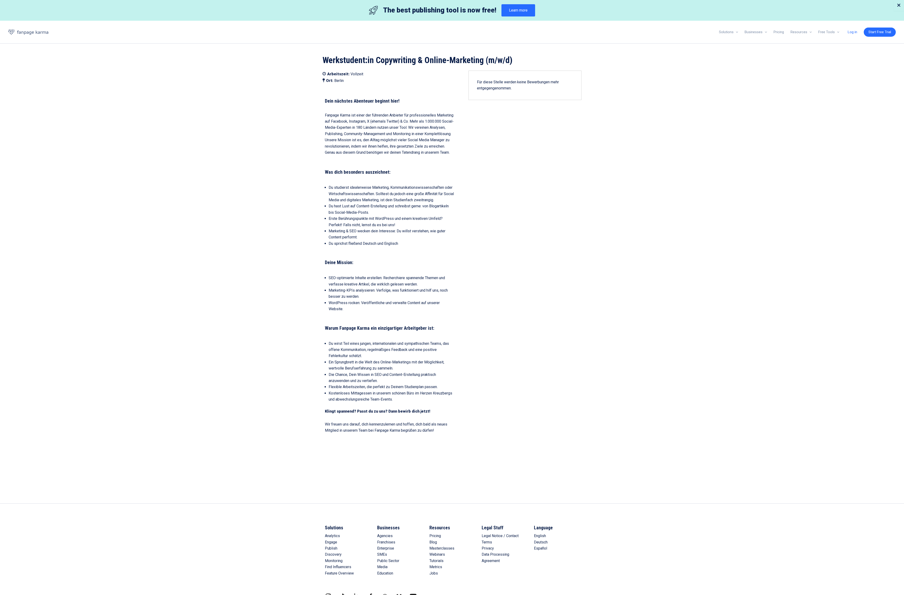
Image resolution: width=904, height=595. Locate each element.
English (540, 536)
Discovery (333, 554)
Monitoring (334, 561)
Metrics (435, 567)
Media (382, 567)
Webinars (437, 554)
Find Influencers (338, 567)
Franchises (386, 542)
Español (540, 548)
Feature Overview (339, 573)
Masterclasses (441, 548)
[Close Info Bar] (899, 5)
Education (385, 573)
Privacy (488, 548)
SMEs (382, 554)
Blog (433, 542)
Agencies (385, 536)
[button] (736, 32)
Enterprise (385, 548)
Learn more (518, 10)
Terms (487, 542)
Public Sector (388, 561)
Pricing (435, 536)
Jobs (433, 573)
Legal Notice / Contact (500, 536)
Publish (331, 548)
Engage (331, 542)
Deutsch (541, 542)
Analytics (332, 536)
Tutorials (436, 561)
